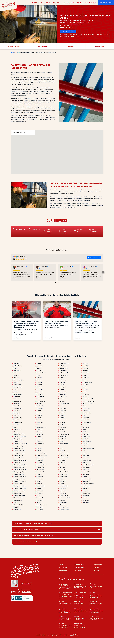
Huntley (39, 474)
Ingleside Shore (41, 486)
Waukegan (86, 458)
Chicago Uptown (18, 493)
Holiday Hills (40, 467)
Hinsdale (39, 462)
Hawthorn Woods (42, 455)
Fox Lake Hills (41, 401)
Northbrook (63, 460)
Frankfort (39, 403)
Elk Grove (39, 377)
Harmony (39, 446)
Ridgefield (85, 366)
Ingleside (39, 483)
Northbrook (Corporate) (64, 584)
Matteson (62, 417)
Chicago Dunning (18, 446)
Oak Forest (63, 467)
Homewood (40, 472)
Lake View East (64, 375)
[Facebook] (75, 635)
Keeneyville (40, 498)
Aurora (16, 382)
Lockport (62, 401)
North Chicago (64, 455)
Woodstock (86, 498)
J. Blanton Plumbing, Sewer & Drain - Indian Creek (80, 20)
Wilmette (85, 488)
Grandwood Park (41, 427)
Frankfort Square (41, 406)
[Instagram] (73, 635)
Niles (61, 448)
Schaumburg (86, 408)
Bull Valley (17, 410)
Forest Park (40, 394)
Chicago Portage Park (20, 486)
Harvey (39, 450)
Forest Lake (40, 392)
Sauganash (86, 406)
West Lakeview (87, 467)
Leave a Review (26, 583)
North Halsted (64, 458)
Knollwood (40, 507)
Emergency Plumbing (80, 567)
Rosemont (86, 394)
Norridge (62, 450)
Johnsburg (39, 493)
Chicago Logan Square (20, 472)
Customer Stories (79, 564)
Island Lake (40, 491)
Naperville (63, 441)
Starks (84, 429)
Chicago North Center (20, 476)
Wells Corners (87, 462)
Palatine (62, 483)
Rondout (85, 387)
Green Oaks (40, 432)
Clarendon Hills (18, 500)
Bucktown (17, 403)
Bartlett (16, 389)
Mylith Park (63, 439)
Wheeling (85, 476)
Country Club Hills (19, 505)
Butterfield (17, 420)
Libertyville (63, 387)
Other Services (94, 230)
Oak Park (62, 469)
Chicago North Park (19, 479)
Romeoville (86, 384)
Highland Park (41, 458)
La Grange (40, 509)
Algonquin (17, 363)
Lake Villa (62, 377)
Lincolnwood (63, 396)
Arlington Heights (19, 380)
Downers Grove (41, 373)
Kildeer (39, 502)
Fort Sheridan (40, 396)
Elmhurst (39, 380)
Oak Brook (63, 465)
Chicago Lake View (19, 467)
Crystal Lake (17, 509)
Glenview (39, 420)
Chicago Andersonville (20, 436)
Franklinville (40, 408)
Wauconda (86, 455)
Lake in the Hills (64, 373)
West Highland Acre (88, 465)
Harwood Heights (42, 453)
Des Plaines (40, 370)
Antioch (16, 375)
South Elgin (86, 420)
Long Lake (63, 410)
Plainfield (62, 500)
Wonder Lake (86, 493)
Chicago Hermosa (19, 458)
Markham (62, 415)
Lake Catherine (64, 368)
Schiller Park (86, 410)
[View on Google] (14, 267)
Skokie (84, 415)
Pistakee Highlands (65, 498)
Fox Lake (39, 399)
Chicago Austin (18, 439)
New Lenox (63, 446)
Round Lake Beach (88, 399)
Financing (96, 567)
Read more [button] (16, 278)
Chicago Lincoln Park (81, 593)
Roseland (85, 389)
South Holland (87, 422)
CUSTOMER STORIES (68, 2)
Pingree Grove (64, 495)
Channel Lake (17, 429)
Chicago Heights (18, 455)
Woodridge (86, 495)
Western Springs (87, 472)
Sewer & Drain (79, 230)
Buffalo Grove (18, 408)
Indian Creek (40, 479)
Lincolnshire (63, 394)
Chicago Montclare (19, 474)
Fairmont (39, 384)
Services (61, 564)
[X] (77, 635)
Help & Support (98, 564)
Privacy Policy (66, 635)
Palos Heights (64, 486)
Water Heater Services (64, 231)
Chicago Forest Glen (19, 453)
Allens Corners (18, 366)
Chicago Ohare (18, 483)
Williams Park (86, 481)
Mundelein (63, 436)
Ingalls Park (40, 481)
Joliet (38, 495)
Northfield (62, 462)
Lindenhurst (63, 399)
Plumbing (17, 52)
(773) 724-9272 (68, 27)
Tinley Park (86, 434)
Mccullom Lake (64, 420)
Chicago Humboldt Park (20, 460)
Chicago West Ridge (19, 495)
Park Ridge (63, 493)
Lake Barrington (64, 363)
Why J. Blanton (63, 567)
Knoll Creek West (42, 505)
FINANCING (71, 46)
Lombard (62, 406)
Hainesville (40, 439)
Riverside (85, 375)
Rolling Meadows (87, 382)
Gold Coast (40, 422)
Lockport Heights (64, 403)
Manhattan (63, 413)
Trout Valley (86, 439)
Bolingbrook (17, 399)
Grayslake (39, 429)
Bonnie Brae (17, 401)
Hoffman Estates (41, 465)
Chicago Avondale (19, 441)
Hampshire (40, 441)
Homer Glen (40, 469)
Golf (38, 425)
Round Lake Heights (88, 401)
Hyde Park (40, 476)
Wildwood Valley (87, 479)
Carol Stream (17, 425)
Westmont (86, 474)
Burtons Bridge (18, 417)
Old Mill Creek (64, 476)
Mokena (62, 429)
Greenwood (40, 434)
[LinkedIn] (71, 635)
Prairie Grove (63, 505)
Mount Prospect (64, 434)
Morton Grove (64, 432)
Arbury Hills (17, 377)
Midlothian (63, 427)
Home (12, 52)
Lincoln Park (63, 392)
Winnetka (85, 491)
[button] (106, 2)
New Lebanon (64, 443)
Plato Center (63, 502)
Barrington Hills (18, 387)
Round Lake (86, 396)
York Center (86, 502)
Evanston (39, 382)
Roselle (85, 392)
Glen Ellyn (39, 415)
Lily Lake (62, 389)
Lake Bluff (63, 366)
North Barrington (64, 453)
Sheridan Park (86, 413)
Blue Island (17, 396)
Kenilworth (40, 500)
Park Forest (63, 491)
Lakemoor (62, 382)
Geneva (39, 410)
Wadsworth (86, 453)
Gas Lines (34, 229)
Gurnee (39, 436)
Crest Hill (16, 507)
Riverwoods (86, 377)
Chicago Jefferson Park (20, 465)
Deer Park (39, 366)
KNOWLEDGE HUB (42, 46)
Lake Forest (63, 370)
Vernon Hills (86, 443)
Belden (16, 392)
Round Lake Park (87, 403)
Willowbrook (86, 486)
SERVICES (47, 2)
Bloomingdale (18, 394)
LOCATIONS (79, 2)
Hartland (39, 448)
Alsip (15, 373)
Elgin (38, 375)
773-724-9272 (92, 2)
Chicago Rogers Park (19, 491)
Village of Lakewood (88, 448)
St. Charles (86, 427)
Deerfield (39, 368)
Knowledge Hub (63, 570)
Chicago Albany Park (19, 434)
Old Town (62, 479)
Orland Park (63, 481)
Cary (15, 427)
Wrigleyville (86, 500)
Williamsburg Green (88, 483)
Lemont (62, 384)
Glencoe (39, 417)
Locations (96, 570)
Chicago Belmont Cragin (20, 443)
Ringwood (85, 368)
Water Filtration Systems (49, 231)
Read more (17, 337)
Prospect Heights (64, 509)
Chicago (16, 432)
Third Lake (86, 432)
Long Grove (63, 408)
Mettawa (62, 425)
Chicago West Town (19, 498)
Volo (84, 450)
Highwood (40, 460)
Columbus (16, 502)
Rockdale (85, 380)
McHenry (62, 422)
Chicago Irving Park (19, 462)
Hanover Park (40, 443)
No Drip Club (78, 570)
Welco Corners (87, 460)
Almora (16, 368)
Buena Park (17, 406)
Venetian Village (87, 441)
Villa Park (85, 446)
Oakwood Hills (64, 474)
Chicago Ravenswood (20, 488)
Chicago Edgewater (19, 448)
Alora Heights (18, 370)
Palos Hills (63, 488)
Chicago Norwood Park (20, 481)
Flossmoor (40, 389)
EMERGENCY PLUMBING (14, 46)
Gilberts (39, 413)
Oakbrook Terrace (64, 472)
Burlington (17, 413)
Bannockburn (17, 384)
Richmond (85, 363)
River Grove (86, 373)
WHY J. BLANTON (37, 2)
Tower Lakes (86, 436)
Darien (39, 363)
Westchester (86, 469)
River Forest (86, 370)
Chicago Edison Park (19, 450)
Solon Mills (86, 417)
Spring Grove (86, 425)
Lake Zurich (63, 380)
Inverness (39, 488)
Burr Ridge (17, 415)
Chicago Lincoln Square (20, 469)
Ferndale (39, 387)
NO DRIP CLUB (56, 2)
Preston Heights (64, 507)
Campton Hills (18, 422)
